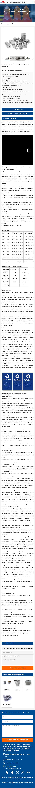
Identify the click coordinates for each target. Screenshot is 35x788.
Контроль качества (23, 782)
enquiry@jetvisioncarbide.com (13, 768)
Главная (5, 23)
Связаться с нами (20, 783)
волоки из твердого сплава (15, 70)
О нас (9, 782)
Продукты (12, 23)
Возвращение (30, 23)
